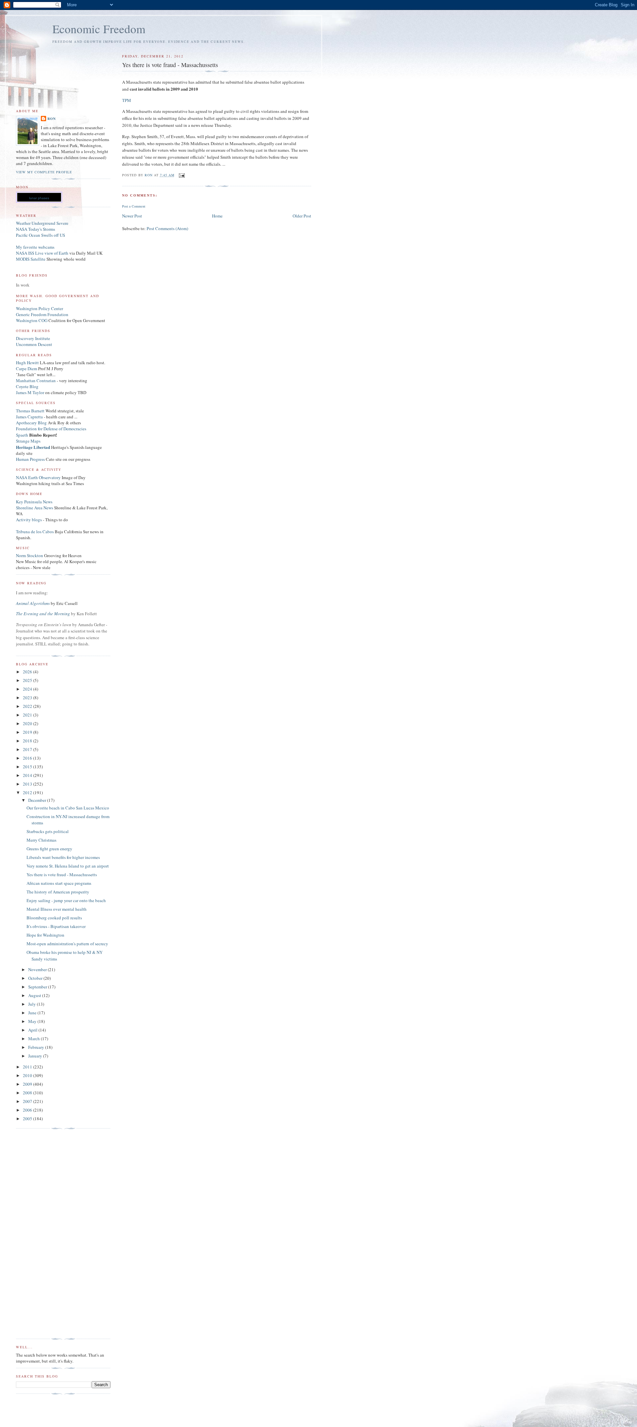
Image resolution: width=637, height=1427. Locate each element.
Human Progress (30, 459)
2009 (28, 1084)
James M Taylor (30, 392)
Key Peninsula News (34, 502)
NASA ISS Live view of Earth (42, 253)
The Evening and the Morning (43, 614)
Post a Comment (133, 206)
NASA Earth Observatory (38, 477)
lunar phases (39, 198)
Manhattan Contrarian (36, 380)
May (32, 1021)
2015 (28, 767)
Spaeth (22, 435)
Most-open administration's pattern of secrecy (67, 944)
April (33, 1030)
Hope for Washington (45, 935)
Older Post (302, 216)
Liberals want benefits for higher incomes (63, 857)
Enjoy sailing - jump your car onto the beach (66, 900)
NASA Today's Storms (35, 229)
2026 (28, 672)
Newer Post (132, 216)
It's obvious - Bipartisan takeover (56, 926)
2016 (28, 758)
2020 (28, 723)
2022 (28, 706)
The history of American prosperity (58, 892)
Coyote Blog (27, 386)
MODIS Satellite (30, 259)
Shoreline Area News (34, 508)
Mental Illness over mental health (57, 909)
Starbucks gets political (48, 831)
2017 (28, 749)
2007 (28, 1101)
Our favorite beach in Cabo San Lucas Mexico (68, 808)
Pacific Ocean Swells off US (40, 235)
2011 (28, 1067)
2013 (28, 784)
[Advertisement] (42, 1233)
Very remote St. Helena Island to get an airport (68, 866)
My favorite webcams (35, 247)
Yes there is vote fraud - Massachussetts (62, 875)
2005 (28, 1119)
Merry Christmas (41, 840)
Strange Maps (28, 441)
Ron (51, 118)
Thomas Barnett (30, 411)
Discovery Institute (33, 338)
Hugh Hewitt (27, 363)
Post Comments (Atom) (167, 228)
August (35, 995)
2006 (28, 1110)
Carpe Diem (26, 369)
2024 (28, 689)
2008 (28, 1093)
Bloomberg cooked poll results (54, 918)
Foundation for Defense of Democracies (51, 429)
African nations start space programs (59, 883)
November (38, 969)
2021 (28, 715)
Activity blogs (29, 520)
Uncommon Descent (34, 344)
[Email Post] (181, 175)
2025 (28, 680)
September (38, 987)
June (32, 1013)
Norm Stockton (29, 555)
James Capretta (29, 417)
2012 (28, 793)
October (35, 978)
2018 (28, 741)
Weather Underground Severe (42, 223)
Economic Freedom (98, 29)
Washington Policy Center (39, 308)
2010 (28, 1075)
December (37, 800)
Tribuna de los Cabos (35, 532)
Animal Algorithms (33, 603)
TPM (126, 100)
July (32, 1004)
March (34, 1039)
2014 (28, 775)
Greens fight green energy (49, 849)
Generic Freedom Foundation (42, 314)
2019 (28, 732)
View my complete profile (44, 172)
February (36, 1047)
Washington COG (31, 320)
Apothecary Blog (32, 423)
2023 (28, 698)
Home (217, 216)
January (35, 1056)
